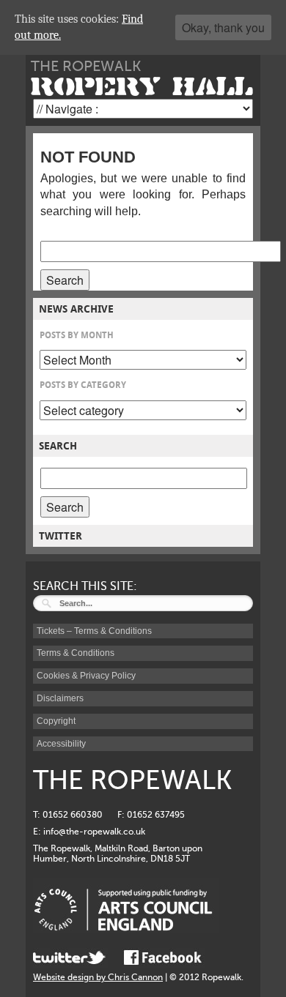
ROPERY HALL (142, 87)
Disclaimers (60, 698)
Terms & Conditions (75, 653)
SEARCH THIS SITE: (85, 586)
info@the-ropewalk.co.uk (94, 831)
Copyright (56, 721)
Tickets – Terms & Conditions (94, 631)
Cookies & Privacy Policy (86, 676)
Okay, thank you (223, 27)
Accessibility (61, 744)
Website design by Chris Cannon (98, 977)
